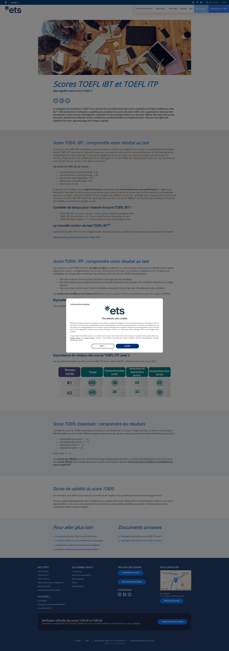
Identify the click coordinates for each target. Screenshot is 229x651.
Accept (127, 346)
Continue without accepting (79, 304)
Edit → (103, 346)
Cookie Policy (89, 338)
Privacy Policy (75, 338)
